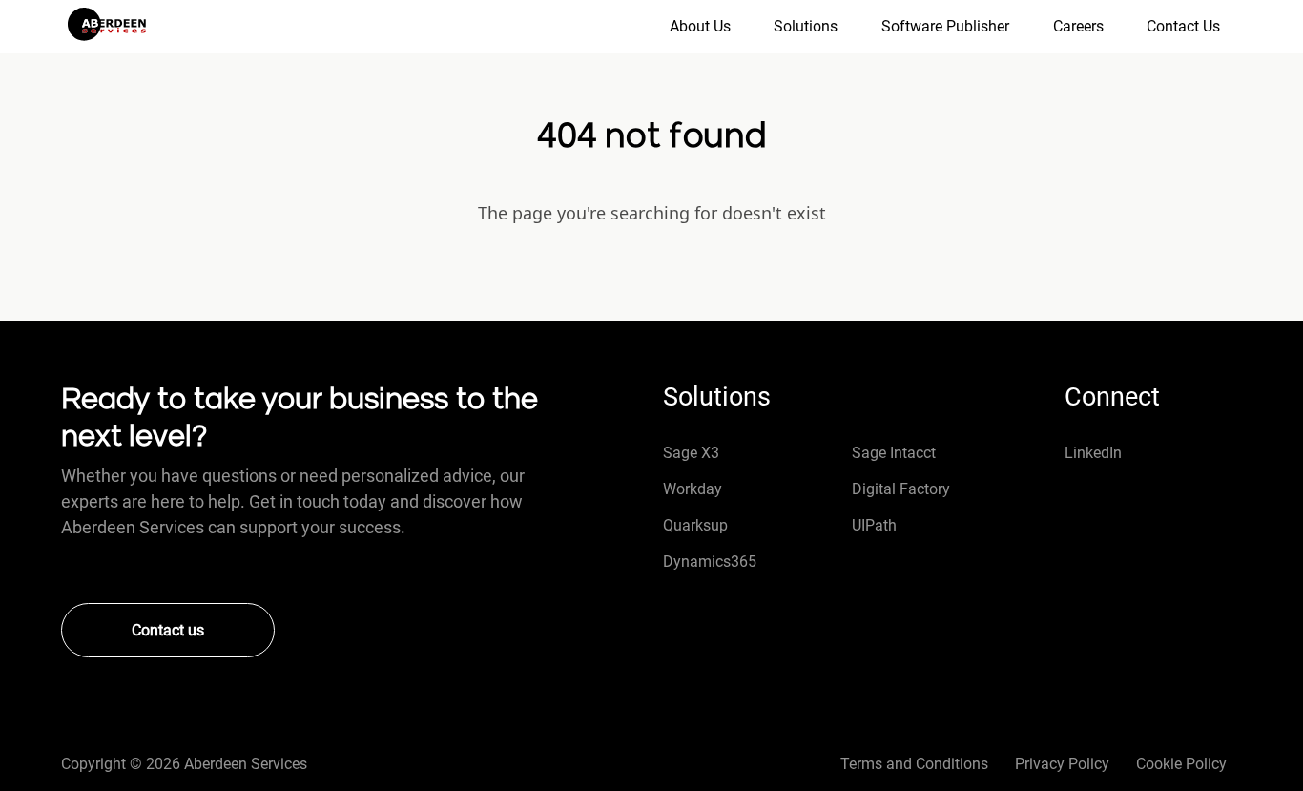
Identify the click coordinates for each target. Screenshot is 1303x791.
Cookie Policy (1181, 764)
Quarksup (695, 525)
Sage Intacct (894, 453)
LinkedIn (1093, 453)
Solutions (806, 26)
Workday (692, 489)
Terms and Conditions (914, 764)
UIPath (874, 525)
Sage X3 (691, 453)
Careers (1078, 26)
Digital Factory (901, 489)
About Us (700, 26)
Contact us (168, 630)
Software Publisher (945, 26)
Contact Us (1183, 26)
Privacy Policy (1062, 764)
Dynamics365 (709, 561)
